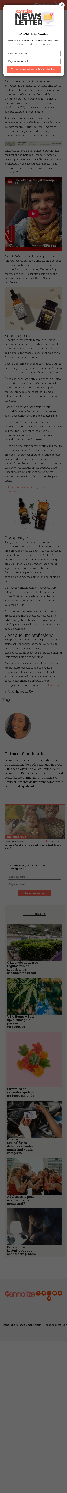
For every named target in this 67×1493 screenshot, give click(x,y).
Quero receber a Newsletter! (34, 69)
